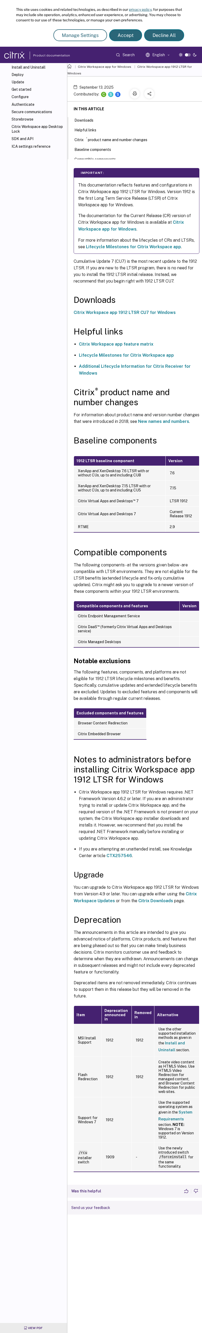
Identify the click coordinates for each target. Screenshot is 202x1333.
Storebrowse (22, 119)
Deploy (17, 75)
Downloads (83, 120)
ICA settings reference (31, 146)
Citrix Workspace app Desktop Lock (37, 129)
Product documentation (45, 55)
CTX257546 (119, 855)
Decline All (164, 35)
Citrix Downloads (155, 900)
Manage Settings (80, 35)
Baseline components (92, 149)
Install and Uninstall (29, 67)
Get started (21, 89)
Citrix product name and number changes (110, 139)
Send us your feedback (90, 1208)
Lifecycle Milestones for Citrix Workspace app (133, 246)
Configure (20, 97)
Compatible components (95, 159)
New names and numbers (163, 421)
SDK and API (22, 139)
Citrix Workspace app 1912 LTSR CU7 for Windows (125, 312)
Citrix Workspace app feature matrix (116, 344)
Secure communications (32, 112)
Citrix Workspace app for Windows (104, 67)
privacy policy (140, 9)
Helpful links (85, 130)
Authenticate (23, 104)
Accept (126, 35)
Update (18, 82)
